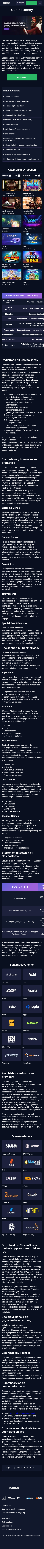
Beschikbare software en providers (16, 129)
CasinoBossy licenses (11, 150)
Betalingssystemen (10, 124)
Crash (25, 175)
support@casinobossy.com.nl (22, 1413)
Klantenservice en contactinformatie (16, 154)
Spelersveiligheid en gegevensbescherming (20, 145)
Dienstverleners (9, 134)
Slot (35, 175)
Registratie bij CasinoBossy (13, 106)
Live (15, 175)
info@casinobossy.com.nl (11, 1529)
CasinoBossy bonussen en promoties (17, 111)
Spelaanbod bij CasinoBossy (14, 115)
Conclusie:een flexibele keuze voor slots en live (21, 159)
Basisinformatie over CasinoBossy (16, 101)
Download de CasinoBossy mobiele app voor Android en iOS (20, 139)
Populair (5, 175)
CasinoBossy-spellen (11, 96)
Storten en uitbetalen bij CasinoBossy (17, 120)
